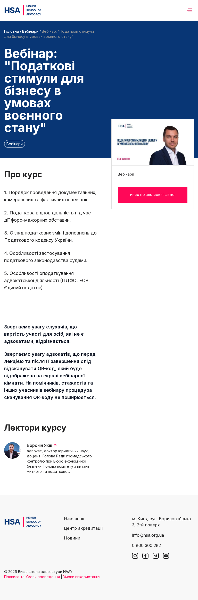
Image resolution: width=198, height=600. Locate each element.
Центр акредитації (83, 528)
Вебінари (30, 31)
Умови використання (81, 577)
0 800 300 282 (146, 545)
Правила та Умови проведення (32, 577)
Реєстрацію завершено (152, 195)
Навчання (74, 518)
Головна (11, 31)
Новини (72, 538)
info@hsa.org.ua (148, 535)
